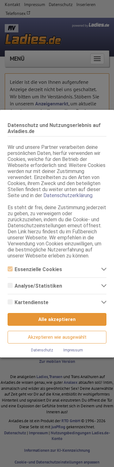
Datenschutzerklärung (67, 195)
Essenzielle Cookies (38, 269)
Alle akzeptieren (57, 319)
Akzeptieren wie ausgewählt (57, 337)
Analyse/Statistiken (38, 286)
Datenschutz (42, 350)
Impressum (73, 350)
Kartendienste (31, 302)
